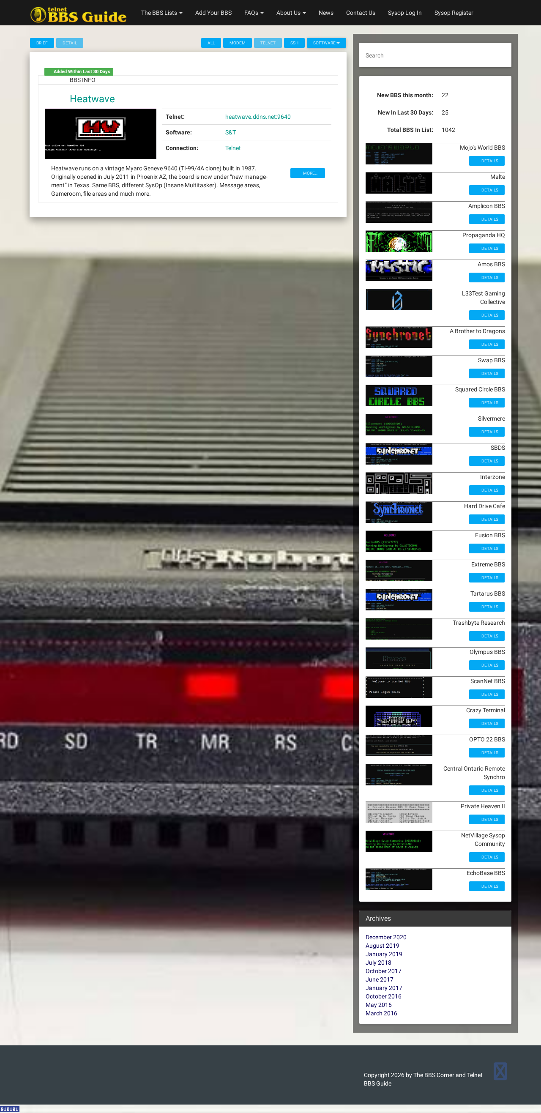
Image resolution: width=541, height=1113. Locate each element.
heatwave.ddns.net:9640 (258, 116)
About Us (289, 12)
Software (324, 43)
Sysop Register (453, 12)
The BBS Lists (159, 12)
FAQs (252, 12)
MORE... (310, 173)
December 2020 (386, 937)
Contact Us (360, 12)
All (211, 43)
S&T (230, 132)
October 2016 (384, 996)
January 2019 (384, 954)
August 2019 (382, 945)
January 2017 (384, 987)
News (326, 12)
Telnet (233, 148)
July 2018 (378, 962)
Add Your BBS (213, 12)
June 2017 (379, 979)
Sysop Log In (405, 12)
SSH (294, 43)
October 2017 (384, 971)
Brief (42, 43)
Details (489, 161)
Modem (238, 43)
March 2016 (381, 1013)
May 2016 (379, 1004)
